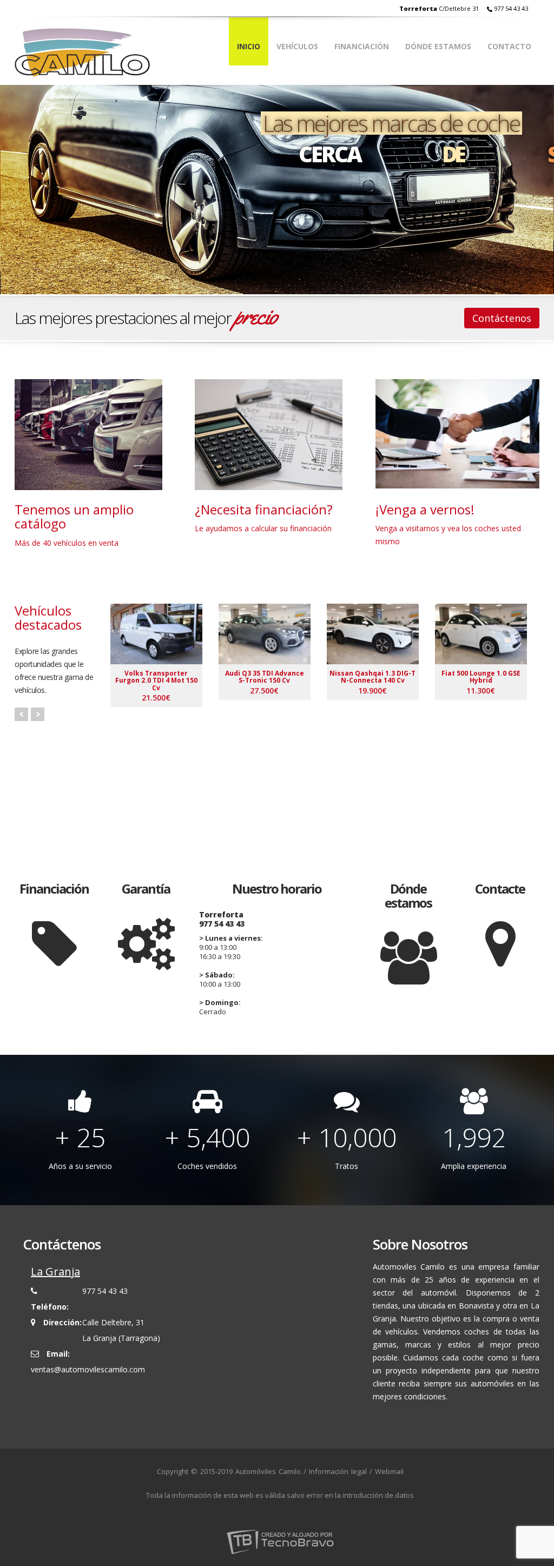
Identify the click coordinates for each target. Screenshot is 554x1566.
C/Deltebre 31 (439, 8)
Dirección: (62, 1322)
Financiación (361, 46)
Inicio (248, 46)
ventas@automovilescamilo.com (88, 1369)
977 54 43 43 (511, 8)
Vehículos (297, 46)
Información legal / (340, 1471)
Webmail (389, 1471)
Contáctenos (501, 318)
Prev (21, 714)
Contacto (509, 46)
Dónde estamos (438, 46)
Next (37, 714)
